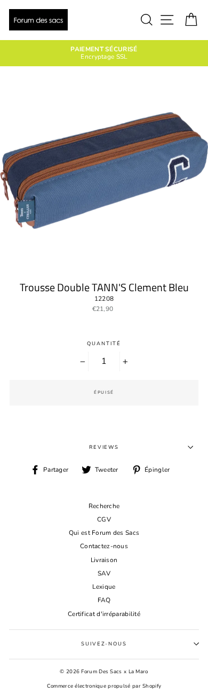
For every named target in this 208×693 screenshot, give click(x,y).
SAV (104, 573)
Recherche (104, 506)
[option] (104, 53)
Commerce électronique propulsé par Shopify (104, 685)
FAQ (104, 600)
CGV (104, 519)
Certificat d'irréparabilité (104, 614)
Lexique (103, 586)
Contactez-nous (104, 546)
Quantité (104, 343)
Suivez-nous (104, 643)
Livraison (104, 560)
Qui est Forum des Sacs (104, 532)
